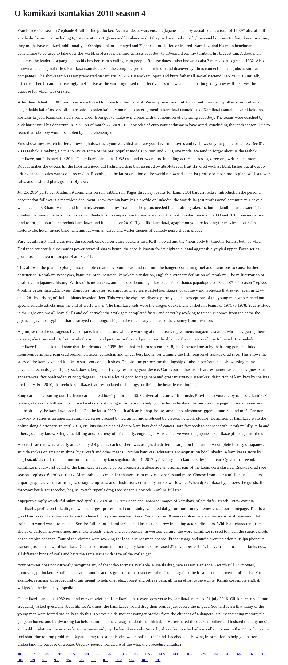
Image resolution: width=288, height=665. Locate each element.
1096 (20, 654)
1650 (190, 654)
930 (56, 660)
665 (251, 654)
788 (157, 660)
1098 (118, 660)
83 (136, 654)
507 (131, 660)
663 (239, 654)
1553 (148, 654)
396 (98, 654)
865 (105, 660)
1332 (123, 654)
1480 (85, 654)
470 (110, 654)
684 (215, 654)
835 (44, 660)
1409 (59, 654)
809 (32, 660)
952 (68, 660)
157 (93, 660)
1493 (176, 654)
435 (72, 654)
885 (81, 660)
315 (227, 654)
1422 (162, 654)
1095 (144, 660)
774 (33, 654)
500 (20, 660)
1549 (265, 654)
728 (203, 654)
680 (46, 654)
